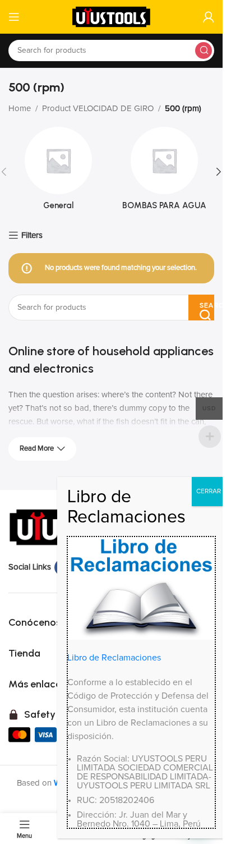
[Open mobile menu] (14, 17)
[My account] (208, 17)
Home (19, 108)
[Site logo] (111, 16)
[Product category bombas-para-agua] (164, 172)
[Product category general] (58, 172)
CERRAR (208, 491)
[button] (218, 171)
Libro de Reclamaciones (114, 657)
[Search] (203, 50)
